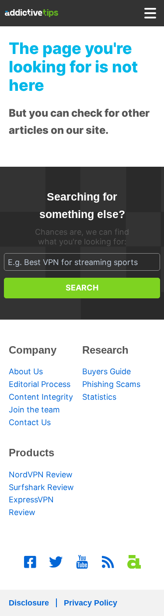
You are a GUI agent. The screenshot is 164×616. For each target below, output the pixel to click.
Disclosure (29, 602)
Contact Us (30, 422)
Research (105, 350)
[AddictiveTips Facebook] (30, 562)
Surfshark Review (41, 487)
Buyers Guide (106, 371)
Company (32, 350)
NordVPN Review (41, 474)
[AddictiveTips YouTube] (82, 562)
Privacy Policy (90, 602)
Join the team (34, 409)
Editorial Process (39, 384)
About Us (26, 371)
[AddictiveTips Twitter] (56, 562)
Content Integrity (41, 396)
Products (31, 452)
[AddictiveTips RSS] (108, 562)
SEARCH (82, 287)
